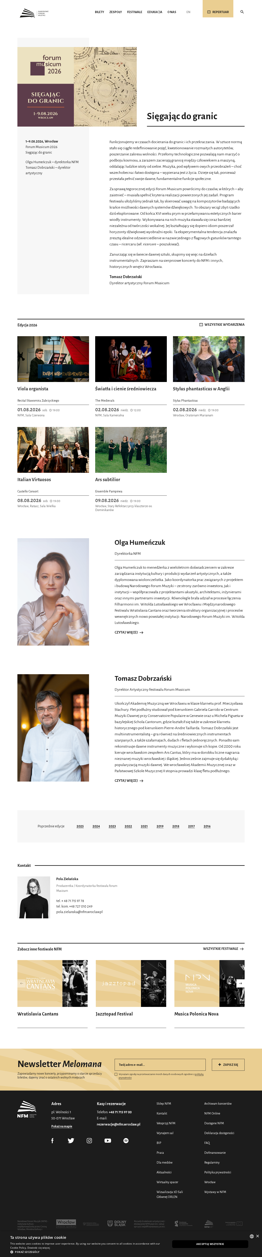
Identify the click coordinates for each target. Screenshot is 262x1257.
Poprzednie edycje (51, 826)
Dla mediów (165, 1162)
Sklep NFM (164, 1103)
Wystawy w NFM (215, 1192)
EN (188, 12)
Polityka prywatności (217, 1172)
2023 (112, 826)
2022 (128, 826)
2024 (96, 826)
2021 (144, 826)
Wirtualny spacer (167, 1182)
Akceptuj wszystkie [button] (210, 1244)
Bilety (99, 12)
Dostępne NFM (214, 1123)
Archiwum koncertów (218, 1103)
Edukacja (154, 12)
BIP (159, 1143)
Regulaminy (212, 1162)
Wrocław (210, 1182)
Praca (160, 1152)
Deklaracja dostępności (219, 1133)
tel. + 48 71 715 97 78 (70, 901)
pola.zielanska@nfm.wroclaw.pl (79, 912)
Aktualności (164, 1172)
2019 (160, 826)
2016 (207, 826)
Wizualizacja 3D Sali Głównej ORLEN (170, 1194)
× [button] (257, 1236)
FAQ (207, 1143)
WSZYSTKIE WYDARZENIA (224, 325)
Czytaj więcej (126, 632)
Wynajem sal (165, 1133)
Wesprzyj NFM (166, 1123)
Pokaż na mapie (61, 1126)
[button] (240, 983)
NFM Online (212, 1113)
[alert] (131, 1244)
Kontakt (162, 1113)
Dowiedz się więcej (38, 1247)
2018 (175, 826)
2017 (191, 826)
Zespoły (115, 12)
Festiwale (134, 12)
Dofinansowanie (215, 1152)
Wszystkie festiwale (220, 949)
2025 (80, 826)
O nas (171, 12)
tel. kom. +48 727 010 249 (74, 906)
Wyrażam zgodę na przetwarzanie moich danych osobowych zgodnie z (161, 1076)
